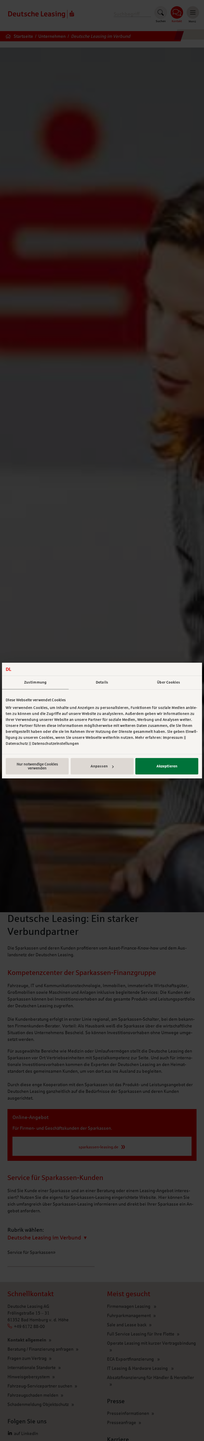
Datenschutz (17, 744)
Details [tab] (102, 682)
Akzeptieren (166, 766)
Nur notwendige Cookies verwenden (37, 766)
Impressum (173, 738)
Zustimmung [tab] (35, 682)
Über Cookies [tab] (168, 682)
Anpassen (99, 766)
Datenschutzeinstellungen (55, 744)
